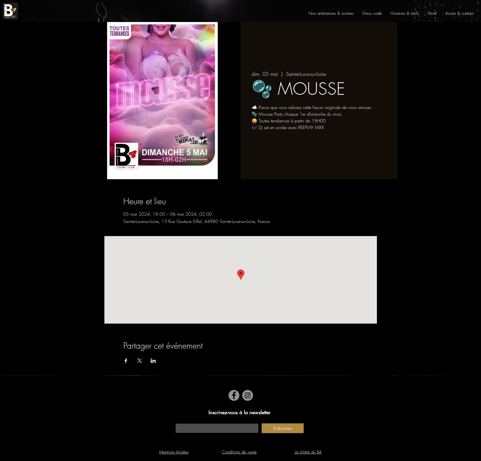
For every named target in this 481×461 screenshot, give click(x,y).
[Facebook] (234, 395)
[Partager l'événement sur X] (139, 360)
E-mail (180, 421)
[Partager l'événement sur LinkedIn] (153, 360)
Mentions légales (174, 452)
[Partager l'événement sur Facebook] (126, 360)
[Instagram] (247, 395)
